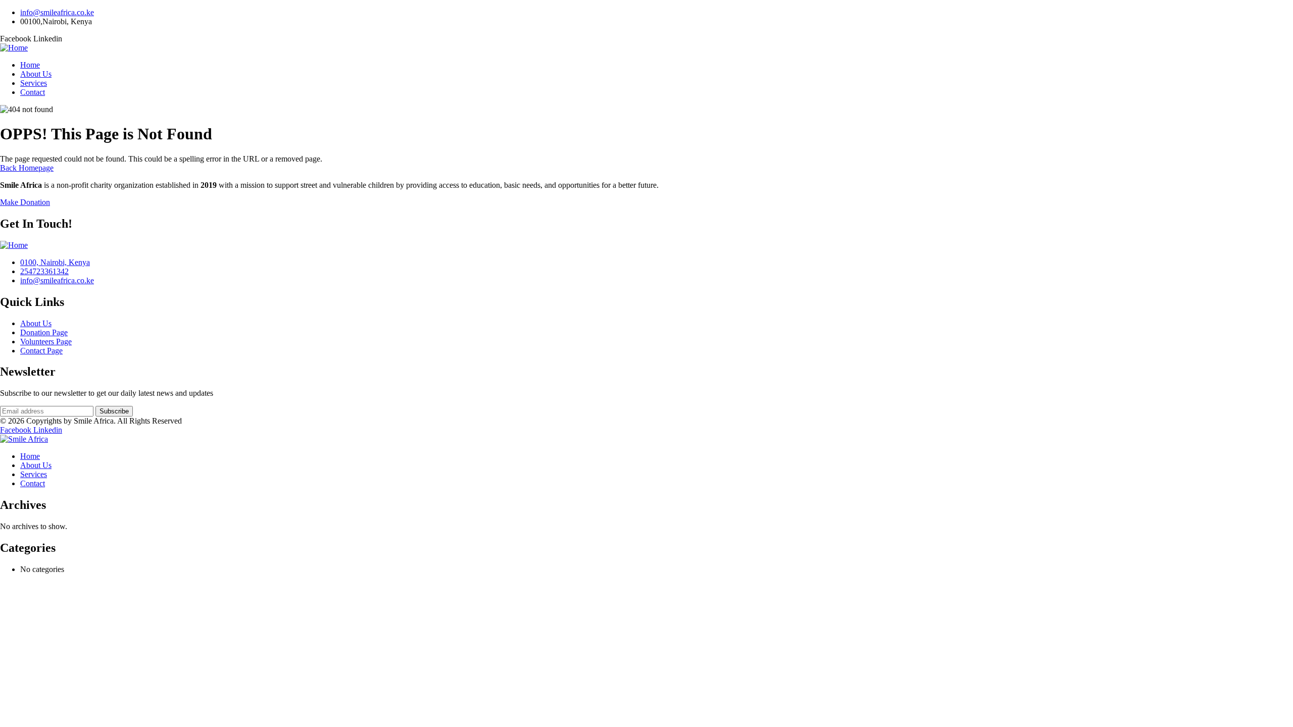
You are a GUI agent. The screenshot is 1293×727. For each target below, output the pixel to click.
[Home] (14, 47)
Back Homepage (27, 168)
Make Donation (25, 202)
